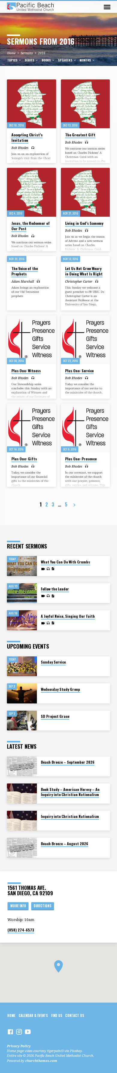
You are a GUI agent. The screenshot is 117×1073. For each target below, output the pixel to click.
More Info (18, 905)
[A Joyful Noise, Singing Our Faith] (22, 620)
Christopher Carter (78, 281)
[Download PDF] (53, 568)
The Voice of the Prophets (24, 271)
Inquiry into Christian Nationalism (70, 816)
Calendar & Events (33, 1015)
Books (47, 60)
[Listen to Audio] (32, 147)
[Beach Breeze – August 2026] (22, 848)
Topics (12, 60)
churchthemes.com (41, 1060)
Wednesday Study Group (60, 689)
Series (30, 60)
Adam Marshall (22, 281)
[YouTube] (27, 1031)
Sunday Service (53, 662)
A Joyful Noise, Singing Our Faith (68, 616)
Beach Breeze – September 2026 (67, 762)
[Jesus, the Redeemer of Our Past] (31, 192)
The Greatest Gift (80, 135)
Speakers (65, 60)
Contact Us (74, 1015)
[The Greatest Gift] (85, 103)
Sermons (27, 53)
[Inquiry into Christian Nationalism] (22, 821)
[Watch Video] (43, 569)
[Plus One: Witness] (31, 339)
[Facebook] (10, 1031)
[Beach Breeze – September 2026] (22, 766)
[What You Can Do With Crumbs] (22, 566)
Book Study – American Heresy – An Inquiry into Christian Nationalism (70, 791)
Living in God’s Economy (84, 223)
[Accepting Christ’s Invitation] (31, 103)
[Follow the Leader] (22, 593)
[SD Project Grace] (22, 721)
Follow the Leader (55, 589)
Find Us (56, 1015)
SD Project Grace (55, 716)
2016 (41, 53)
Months (86, 60)
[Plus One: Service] (85, 339)
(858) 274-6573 (21, 930)
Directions (42, 905)
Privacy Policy (19, 1046)
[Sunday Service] (22, 666)
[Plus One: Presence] (85, 427)
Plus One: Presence (81, 459)
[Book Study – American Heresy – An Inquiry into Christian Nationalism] (22, 793)
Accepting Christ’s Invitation (27, 137)
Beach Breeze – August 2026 (64, 843)
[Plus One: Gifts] (31, 427)
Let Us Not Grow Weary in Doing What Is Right (84, 271)
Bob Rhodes (19, 148)
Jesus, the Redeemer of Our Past (30, 225)
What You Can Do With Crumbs (65, 562)
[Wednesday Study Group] (22, 693)
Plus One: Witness (26, 370)
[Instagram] (19, 1031)
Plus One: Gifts (24, 459)
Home (11, 53)
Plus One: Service (79, 370)
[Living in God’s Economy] (85, 192)
